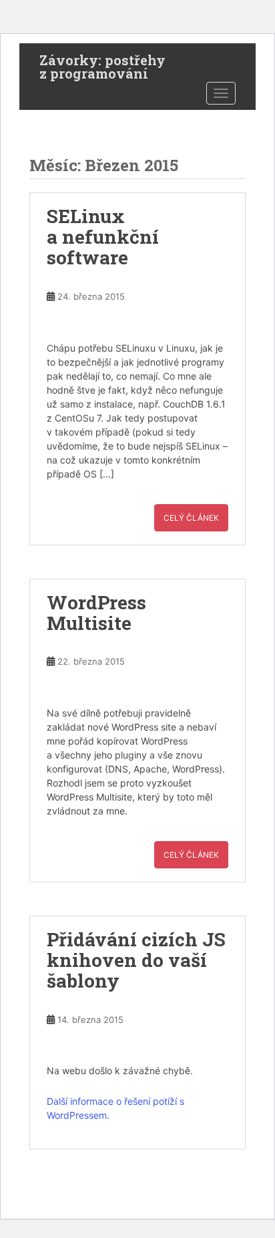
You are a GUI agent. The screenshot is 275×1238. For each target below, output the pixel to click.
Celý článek (191, 518)
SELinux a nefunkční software (103, 237)
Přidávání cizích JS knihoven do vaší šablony (136, 960)
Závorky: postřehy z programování (102, 64)
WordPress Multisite (96, 612)
